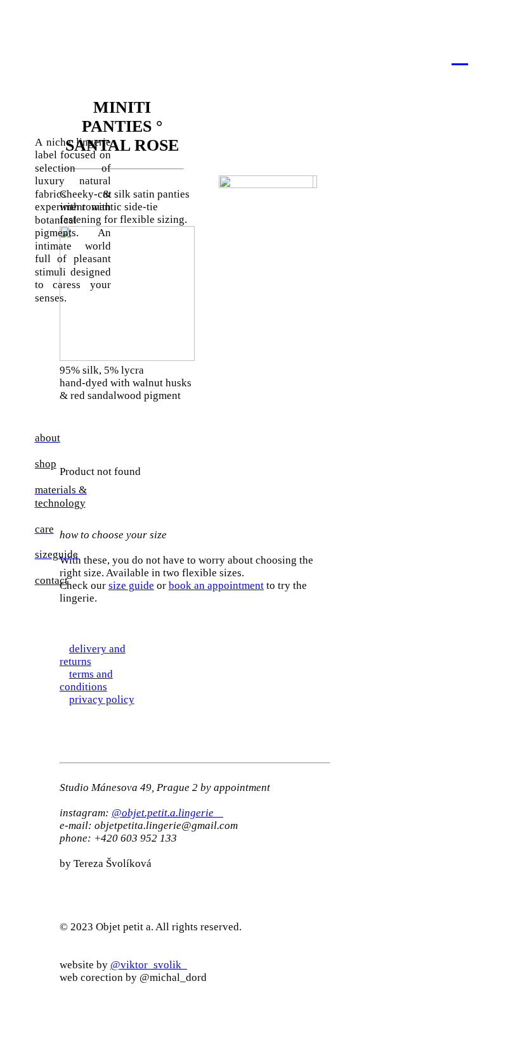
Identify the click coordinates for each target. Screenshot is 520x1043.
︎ (460, 54)
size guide (131, 585)
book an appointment (216, 585)
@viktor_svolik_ (148, 965)
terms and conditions (86, 680)
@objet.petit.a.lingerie (167, 813)
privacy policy (101, 699)
